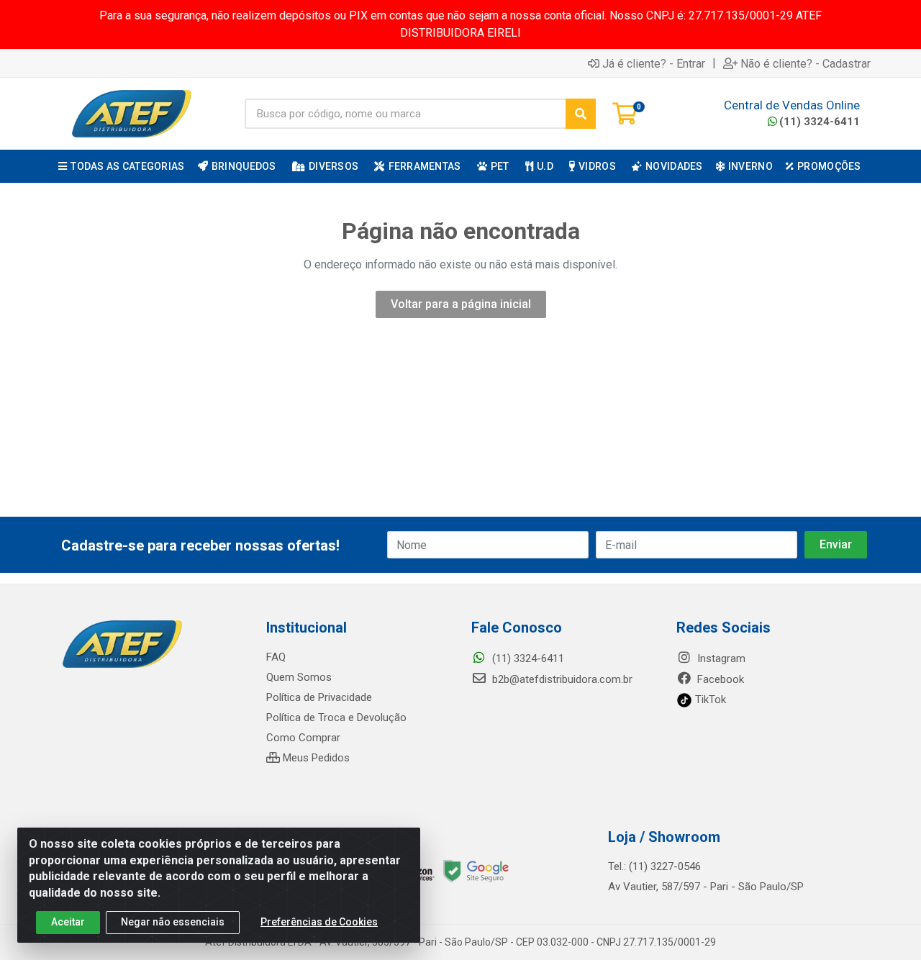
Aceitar (68, 922)
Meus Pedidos (315, 757)
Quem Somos (299, 677)
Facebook (719, 679)
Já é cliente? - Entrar (653, 63)
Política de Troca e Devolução (336, 717)
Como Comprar (303, 737)
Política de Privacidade (319, 697)
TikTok (709, 699)
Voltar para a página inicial (461, 304)
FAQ (276, 657)
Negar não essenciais (172, 922)
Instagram (719, 658)
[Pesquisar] (581, 114)
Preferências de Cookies (319, 922)
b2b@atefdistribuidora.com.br (560, 679)
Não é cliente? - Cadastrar (805, 63)
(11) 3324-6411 (819, 121)
